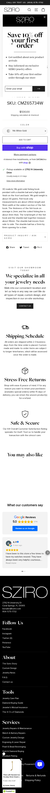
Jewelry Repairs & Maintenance (17, 728)
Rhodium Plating (9, 756)
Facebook (7, 629)
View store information (16, 181)
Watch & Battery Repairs (13, 733)
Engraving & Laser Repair (14, 742)
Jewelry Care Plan (10, 698)
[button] (2, 552)
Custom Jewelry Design (13, 737)
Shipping (14, 115)
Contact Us (25, 306)
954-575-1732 (9, 611)
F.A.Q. (5, 677)
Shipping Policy (33, 780)
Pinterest (6, 642)
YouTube (6, 647)
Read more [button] (11, 563)
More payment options (25, 154)
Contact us (7, 682)
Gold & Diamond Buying (13, 751)
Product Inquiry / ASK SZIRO (20, 236)
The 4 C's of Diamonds (13, 712)
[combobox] (25, 131)
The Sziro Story (9, 663)
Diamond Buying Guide (12, 703)
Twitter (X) (7, 638)
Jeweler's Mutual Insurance (15, 707)
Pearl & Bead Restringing (14, 746)
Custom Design (9, 668)
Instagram (7, 633)
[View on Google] (8, 543)
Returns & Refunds (36, 775)
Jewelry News (8, 672)
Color (25, 125)
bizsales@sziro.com (11, 608)
